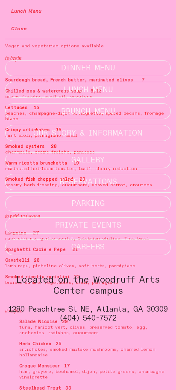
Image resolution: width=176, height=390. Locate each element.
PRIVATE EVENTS (88, 225)
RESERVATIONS (88, 182)
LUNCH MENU (88, 90)
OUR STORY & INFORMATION (88, 133)
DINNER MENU (88, 68)
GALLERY (88, 160)
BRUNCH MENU (88, 111)
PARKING (88, 203)
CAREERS (88, 247)
